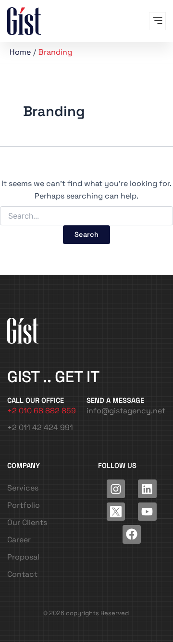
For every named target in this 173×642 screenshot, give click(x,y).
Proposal (23, 557)
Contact (22, 574)
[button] (157, 21)
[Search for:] (86, 216)
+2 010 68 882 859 (41, 411)
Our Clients (27, 522)
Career (19, 540)
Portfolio (23, 505)
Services (22, 488)
